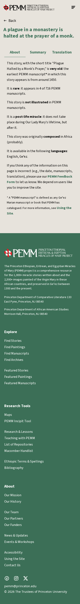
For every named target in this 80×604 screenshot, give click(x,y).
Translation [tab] (62, 52)
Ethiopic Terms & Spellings (24, 461)
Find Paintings (14, 347)
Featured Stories (16, 370)
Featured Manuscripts (20, 383)
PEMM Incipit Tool (17, 421)
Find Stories (13, 340)
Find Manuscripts (16, 353)
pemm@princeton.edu (20, 586)
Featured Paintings (18, 376)
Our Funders (13, 525)
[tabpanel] (40, 143)
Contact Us (12, 565)
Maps (8, 414)
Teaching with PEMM (19, 438)
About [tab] (15, 52)
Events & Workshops (19, 542)
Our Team (11, 512)
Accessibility (13, 552)
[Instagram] (16, 578)
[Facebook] (6, 578)
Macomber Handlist (18, 450)
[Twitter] (25, 578)
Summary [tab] (38, 52)
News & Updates (16, 535)
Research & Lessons (18, 431)
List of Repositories (18, 444)
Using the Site (14, 558)
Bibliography (13, 467)
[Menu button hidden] (74, 7)
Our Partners (13, 518)
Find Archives (13, 359)
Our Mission (12, 495)
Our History (12, 501)
